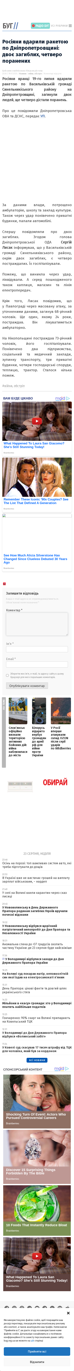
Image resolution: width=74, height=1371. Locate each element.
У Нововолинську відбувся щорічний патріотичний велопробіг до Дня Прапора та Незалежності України (36, 929)
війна (30, 74)
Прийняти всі (37, 1351)
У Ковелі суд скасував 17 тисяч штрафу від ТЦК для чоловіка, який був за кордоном (37, 1049)
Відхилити (37, 1362)
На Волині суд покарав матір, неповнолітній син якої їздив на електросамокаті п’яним (35, 975)
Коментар (14, 610)
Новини (22, 74)
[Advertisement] (38, 11)
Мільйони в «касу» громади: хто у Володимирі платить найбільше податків (37, 1005)
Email (11, 659)
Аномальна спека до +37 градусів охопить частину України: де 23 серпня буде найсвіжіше (37, 946)
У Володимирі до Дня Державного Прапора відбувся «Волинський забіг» (34, 1034)
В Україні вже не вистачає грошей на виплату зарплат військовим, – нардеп (36, 879)
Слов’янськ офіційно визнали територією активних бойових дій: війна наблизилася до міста (18, 741)
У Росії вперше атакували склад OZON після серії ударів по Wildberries (61, 738)
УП (42, 116)
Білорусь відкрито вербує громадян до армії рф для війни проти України (39, 741)
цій (32, 1340)
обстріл (38, 74)
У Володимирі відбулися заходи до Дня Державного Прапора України (33, 960)
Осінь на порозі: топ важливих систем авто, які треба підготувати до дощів (36, 865)
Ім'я (10, 644)
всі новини (37, 1060)
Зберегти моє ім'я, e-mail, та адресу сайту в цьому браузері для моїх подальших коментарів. (37, 675)
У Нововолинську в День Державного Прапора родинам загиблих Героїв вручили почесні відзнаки (35, 911)
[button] (68, 1313)
